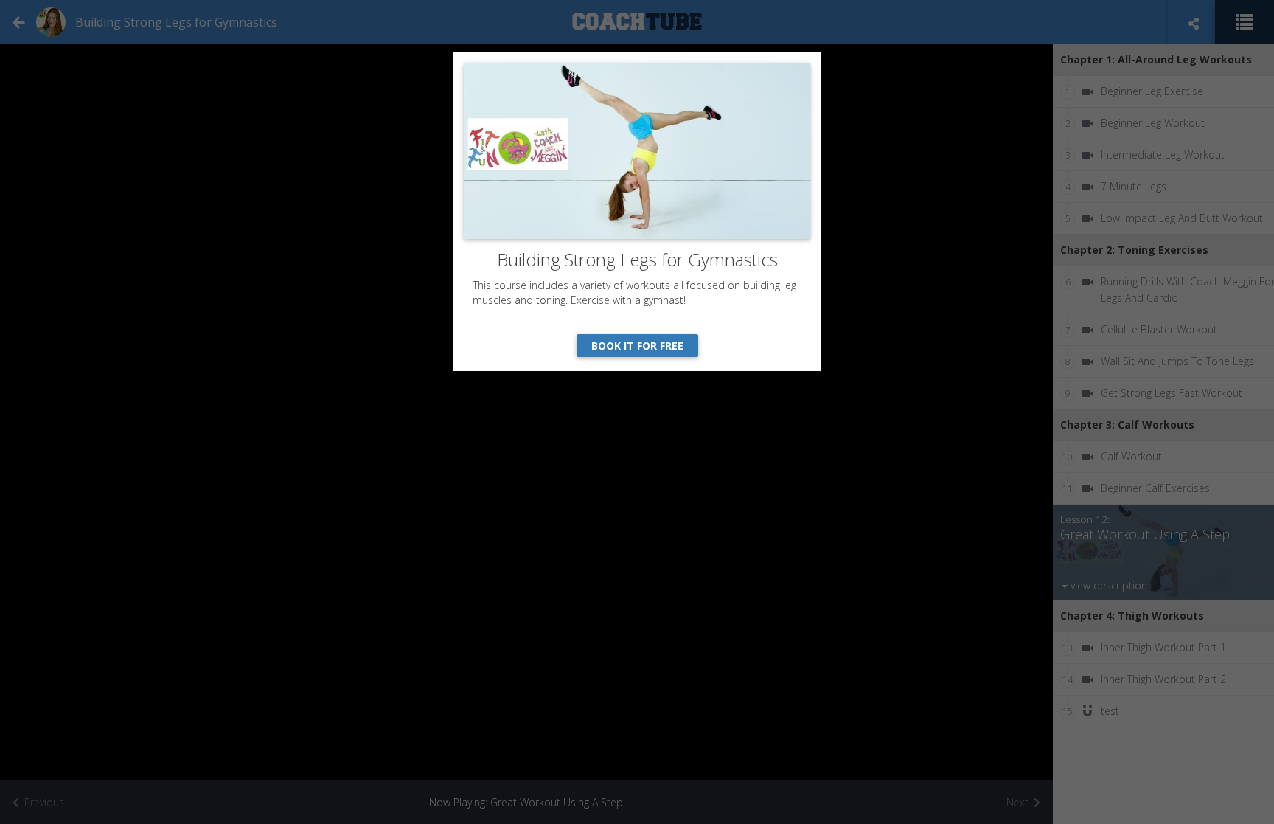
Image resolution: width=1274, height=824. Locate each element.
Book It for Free (637, 346)
